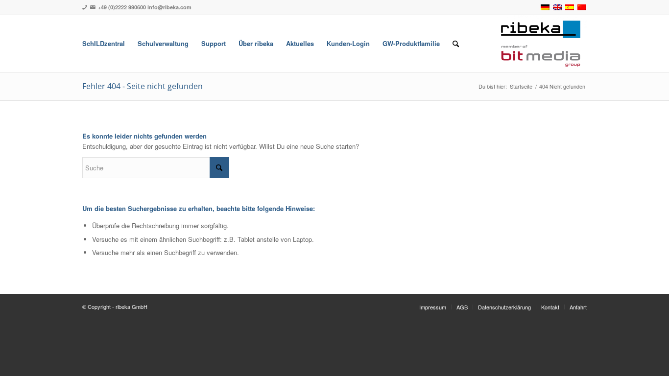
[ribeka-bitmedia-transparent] (541, 43)
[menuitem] (103, 43)
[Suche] (455, 43)
